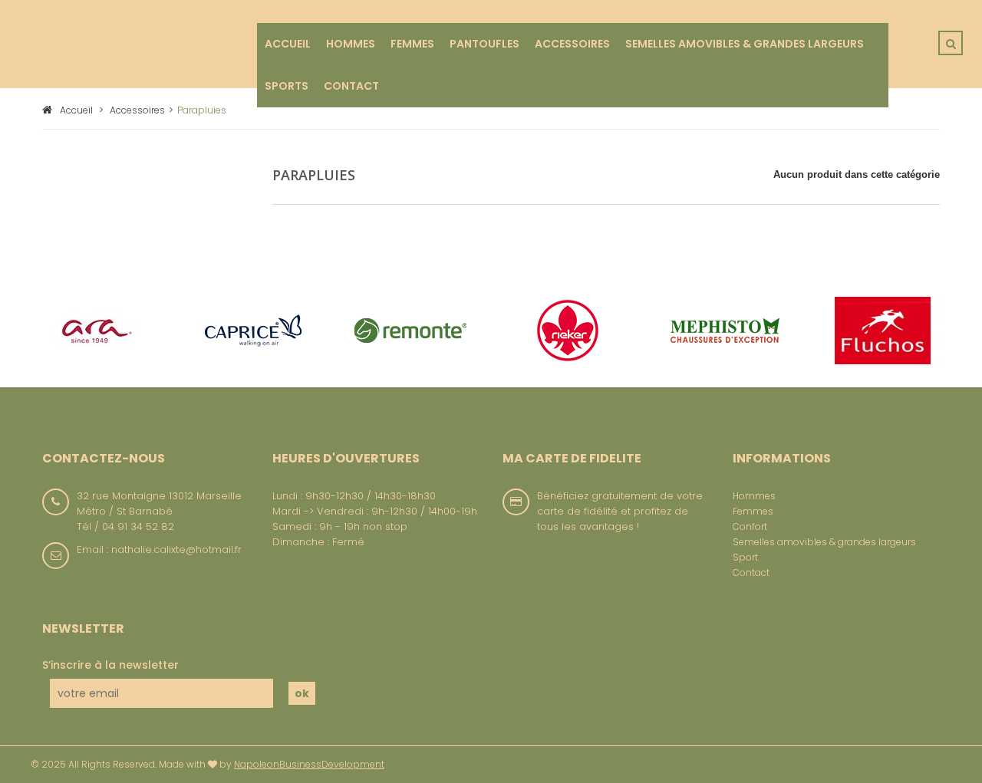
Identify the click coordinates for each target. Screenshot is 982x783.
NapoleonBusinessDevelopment (309, 764)
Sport (745, 557)
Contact (751, 572)
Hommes (754, 495)
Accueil (76, 110)
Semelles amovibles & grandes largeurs (824, 541)
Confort (750, 526)
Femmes (753, 511)
